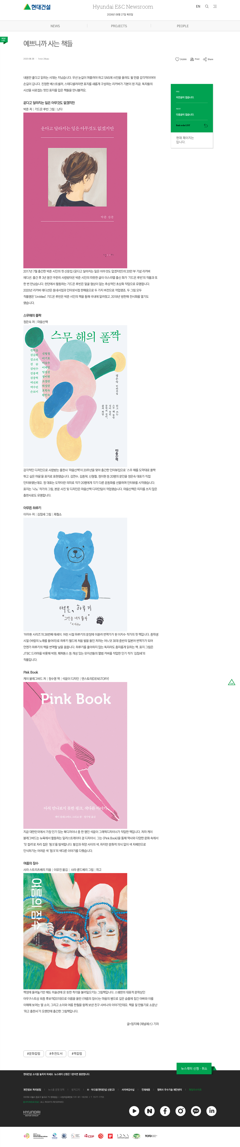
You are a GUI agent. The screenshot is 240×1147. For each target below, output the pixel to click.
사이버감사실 (128, 1090)
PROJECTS (119, 26)
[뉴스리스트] (4, 40)
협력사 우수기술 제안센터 (169, 1090)
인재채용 (146, 1090)
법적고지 (76, 1090)
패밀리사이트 (195, 1090)
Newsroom (123, 6)
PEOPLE (183, 26)
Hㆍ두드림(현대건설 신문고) (101, 1090)
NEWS (55, 26)
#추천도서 (56, 1053)
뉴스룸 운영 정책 (56, 1090)
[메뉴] (215, 6)
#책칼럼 (77, 1053)
